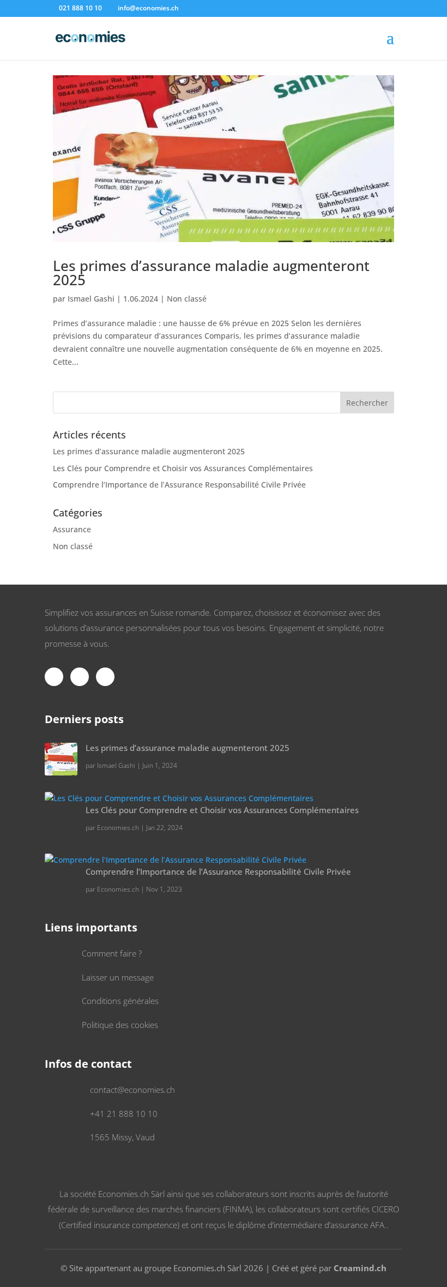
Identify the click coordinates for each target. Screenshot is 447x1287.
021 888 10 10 (80, 8)
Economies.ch (118, 827)
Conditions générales (120, 1000)
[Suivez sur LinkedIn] (105, 676)
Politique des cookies (120, 1024)
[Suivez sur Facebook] (54, 676)
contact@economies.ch (132, 1089)
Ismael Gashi (91, 298)
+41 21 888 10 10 (124, 1113)
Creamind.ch (360, 1267)
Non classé (187, 298)
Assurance (72, 529)
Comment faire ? (112, 953)
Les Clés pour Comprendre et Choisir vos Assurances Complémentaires (183, 468)
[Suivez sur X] (79, 676)
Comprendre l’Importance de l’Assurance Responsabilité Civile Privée (179, 484)
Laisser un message (118, 977)
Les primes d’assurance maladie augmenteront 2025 (211, 273)
